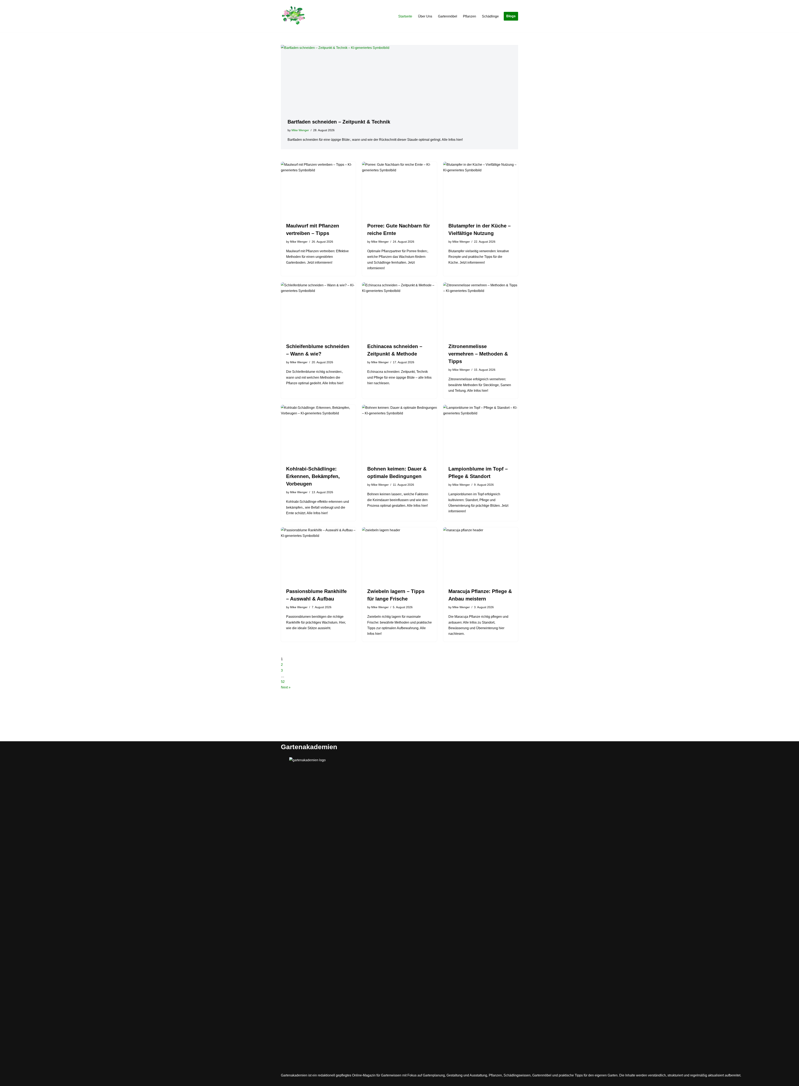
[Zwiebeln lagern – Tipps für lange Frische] (399, 555)
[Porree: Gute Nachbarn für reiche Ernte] (399, 190)
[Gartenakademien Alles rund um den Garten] (293, 16)
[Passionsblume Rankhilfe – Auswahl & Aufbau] (318, 555)
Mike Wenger (300, 130)
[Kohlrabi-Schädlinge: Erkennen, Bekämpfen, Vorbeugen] (318, 433)
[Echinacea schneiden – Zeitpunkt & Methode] (399, 310)
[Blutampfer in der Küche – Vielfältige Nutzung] (480, 190)
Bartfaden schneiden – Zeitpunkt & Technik (339, 122)
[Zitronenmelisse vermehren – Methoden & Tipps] (480, 310)
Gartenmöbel (447, 16)
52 (283, 681)
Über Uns (425, 16)
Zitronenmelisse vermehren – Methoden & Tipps (478, 353)
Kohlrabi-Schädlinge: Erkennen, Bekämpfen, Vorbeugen (313, 476)
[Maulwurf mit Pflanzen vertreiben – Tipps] (318, 190)
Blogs (511, 16)
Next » (285, 687)
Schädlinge (490, 16)
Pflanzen (469, 16)
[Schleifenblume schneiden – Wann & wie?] (318, 310)
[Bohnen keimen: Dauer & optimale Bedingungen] (399, 433)
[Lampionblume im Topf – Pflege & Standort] (480, 433)
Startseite (405, 16)
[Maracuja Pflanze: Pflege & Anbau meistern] (480, 555)
